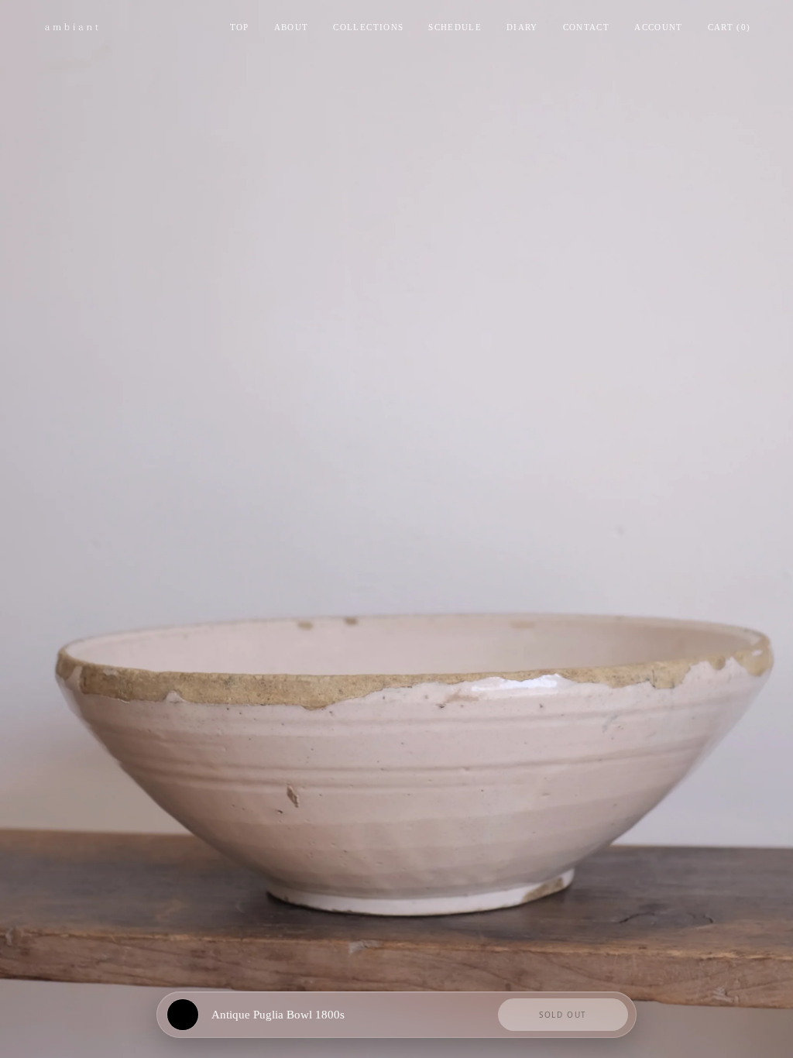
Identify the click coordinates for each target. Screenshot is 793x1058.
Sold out (563, 1014)
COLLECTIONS (368, 27)
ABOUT (291, 27)
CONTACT (586, 27)
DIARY (522, 27)
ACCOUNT (658, 27)
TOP (239, 27)
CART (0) (729, 27)
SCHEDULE (455, 27)
